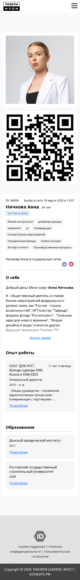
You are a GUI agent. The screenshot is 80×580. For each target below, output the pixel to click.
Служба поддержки (31, 547)
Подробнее (18, 405)
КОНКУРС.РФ (40, 574)
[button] (74, 5)
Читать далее (40, 338)
